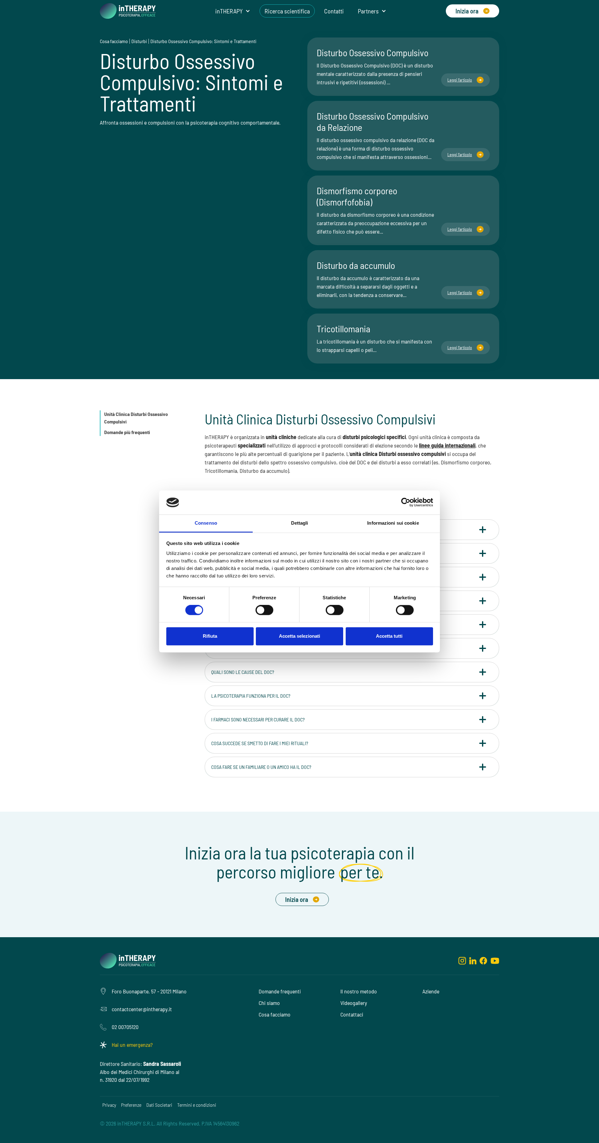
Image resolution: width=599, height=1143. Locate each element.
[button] (233, 11)
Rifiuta (210, 636)
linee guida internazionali (447, 445)
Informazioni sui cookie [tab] (393, 523)
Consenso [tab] (206, 523)
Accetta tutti (389, 636)
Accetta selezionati (299, 636)
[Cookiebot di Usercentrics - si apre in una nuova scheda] (405, 502)
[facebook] (483, 960)
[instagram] (462, 960)
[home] (128, 11)
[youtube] (494, 960)
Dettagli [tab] (299, 523)
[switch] (264, 610)
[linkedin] (472, 960)
